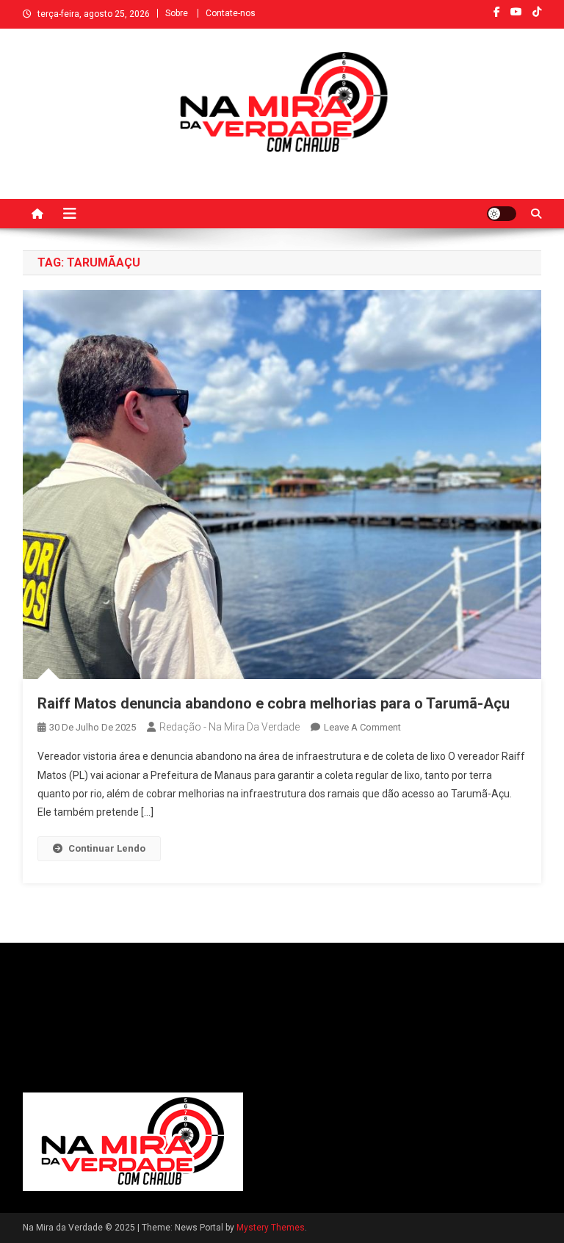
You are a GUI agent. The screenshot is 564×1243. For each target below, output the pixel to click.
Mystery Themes (270, 1227)
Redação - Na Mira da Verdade (229, 727)
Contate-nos (231, 13)
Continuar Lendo (106, 848)
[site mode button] (501, 213)
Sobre (176, 13)
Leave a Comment (362, 727)
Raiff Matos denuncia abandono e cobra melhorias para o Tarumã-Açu (273, 703)
